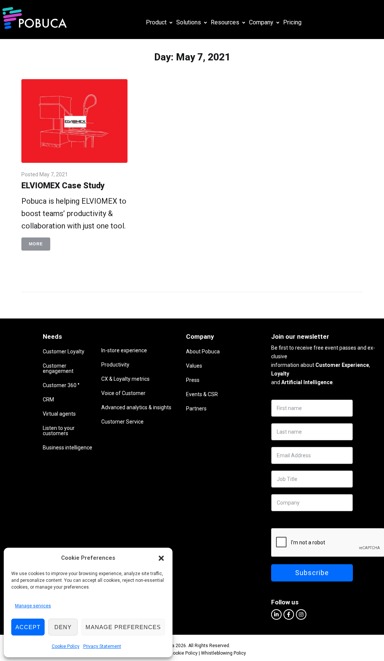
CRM (48, 400)
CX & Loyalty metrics (125, 379)
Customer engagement (58, 368)
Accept (27, 627)
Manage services (33, 605)
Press (193, 380)
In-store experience (124, 350)
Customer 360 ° (61, 385)
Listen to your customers (59, 430)
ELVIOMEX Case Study (63, 185)
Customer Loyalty (63, 352)
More (36, 244)
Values (194, 366)
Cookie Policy (66, 646)
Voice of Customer (123, 393)
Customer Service (122, 422)
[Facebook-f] (289, 614)
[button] (161, 558)
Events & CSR (202, 394)
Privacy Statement (102, 646)
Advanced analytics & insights (136, 407)
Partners (196, 409)
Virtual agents (59, 414)
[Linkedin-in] (276, 614)
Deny (63, 627)
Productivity (115, 365)
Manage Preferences (123, 627)
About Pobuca (203, 352)
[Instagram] (301, 614)
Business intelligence (67, 448)
